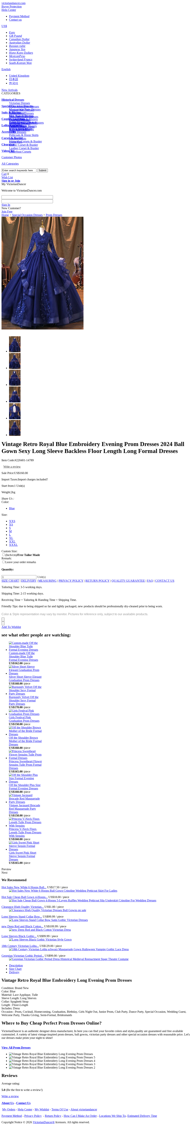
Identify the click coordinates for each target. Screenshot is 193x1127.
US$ (4, 26)
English (6, 69)
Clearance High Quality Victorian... (23, 906)
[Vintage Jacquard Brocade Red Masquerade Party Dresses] (25, 802)
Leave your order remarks (20, 562)
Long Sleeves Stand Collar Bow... (22, 916)
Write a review (12, 466)
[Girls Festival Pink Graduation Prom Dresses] (25, 714)
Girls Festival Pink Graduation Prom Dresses (24, 719)
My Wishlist (42, 1109)
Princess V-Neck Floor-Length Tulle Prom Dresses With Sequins (25, 832)
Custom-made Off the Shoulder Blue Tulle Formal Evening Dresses (23, 656)
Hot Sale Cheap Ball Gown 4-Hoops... (25, 897)
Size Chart (15, 968)
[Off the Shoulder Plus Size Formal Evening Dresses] (25, 781)
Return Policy (53, 1115)
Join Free (7, 211)
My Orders (8, 1109)
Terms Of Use (59, 1109)
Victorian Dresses (19, 103)
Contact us (15, 19)
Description (16, 965)
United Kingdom (19, 75)
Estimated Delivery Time (142, 1115)
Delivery (14, 972)
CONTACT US (164, 580)
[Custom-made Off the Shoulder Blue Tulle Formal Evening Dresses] (25, 649)
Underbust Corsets (20, 151)
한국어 (13, 83)
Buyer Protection (12, 6)
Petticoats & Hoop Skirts (23, 135)
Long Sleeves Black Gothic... (19, 936)
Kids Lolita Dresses (20, 128)
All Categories (10, 163)
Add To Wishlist (11, 627)
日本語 (13, 79)
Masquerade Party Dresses (25, 109)
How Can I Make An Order (80, 1115)
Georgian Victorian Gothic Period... (23, 955)
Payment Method (19, 16)
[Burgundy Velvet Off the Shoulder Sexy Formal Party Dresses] (25, 693)
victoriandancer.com (13, 3)
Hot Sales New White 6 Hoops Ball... (24, 887)
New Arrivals (10, 90)
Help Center (9, 9)
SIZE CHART (10, 580)
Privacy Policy (33, 1115)
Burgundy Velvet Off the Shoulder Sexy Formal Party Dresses (23, 700)
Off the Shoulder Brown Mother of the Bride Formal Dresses (25, 741)
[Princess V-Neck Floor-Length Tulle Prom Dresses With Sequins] (25, 825)
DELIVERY (28, 580)
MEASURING (47, 580)
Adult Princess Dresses (22, 122)
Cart (4, 174)
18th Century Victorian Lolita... (20, 945)
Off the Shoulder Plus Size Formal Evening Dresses (25, 786)
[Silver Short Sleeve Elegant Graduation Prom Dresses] (25, 673)
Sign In (6, 204)
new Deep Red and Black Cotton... (22, 926)
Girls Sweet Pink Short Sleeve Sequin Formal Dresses (22, 856)
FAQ (150, 580)
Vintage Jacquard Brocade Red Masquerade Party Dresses (24, 809)
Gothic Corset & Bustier (23, 144)
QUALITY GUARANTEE (128, 580)
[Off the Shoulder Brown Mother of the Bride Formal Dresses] (25, 734)
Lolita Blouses (17, 132)
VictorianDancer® (44, 1122)
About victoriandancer (83, 1109)
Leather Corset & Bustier (24, 148)
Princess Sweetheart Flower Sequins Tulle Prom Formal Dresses (25, 765)
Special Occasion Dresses (27, 215)
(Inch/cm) (22, 555)
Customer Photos (12, 157)
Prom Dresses (54, 215)
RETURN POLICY (97, 580)
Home (5, 215)
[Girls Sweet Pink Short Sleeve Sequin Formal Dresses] (25, 849)
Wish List (7, 177)
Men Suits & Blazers (21, 115)
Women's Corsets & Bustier (25, 141)
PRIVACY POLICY (71, 580)
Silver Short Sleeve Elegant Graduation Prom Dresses (25, 678)
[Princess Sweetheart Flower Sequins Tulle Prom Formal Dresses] (25, 758)
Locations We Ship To (112, 1115)
